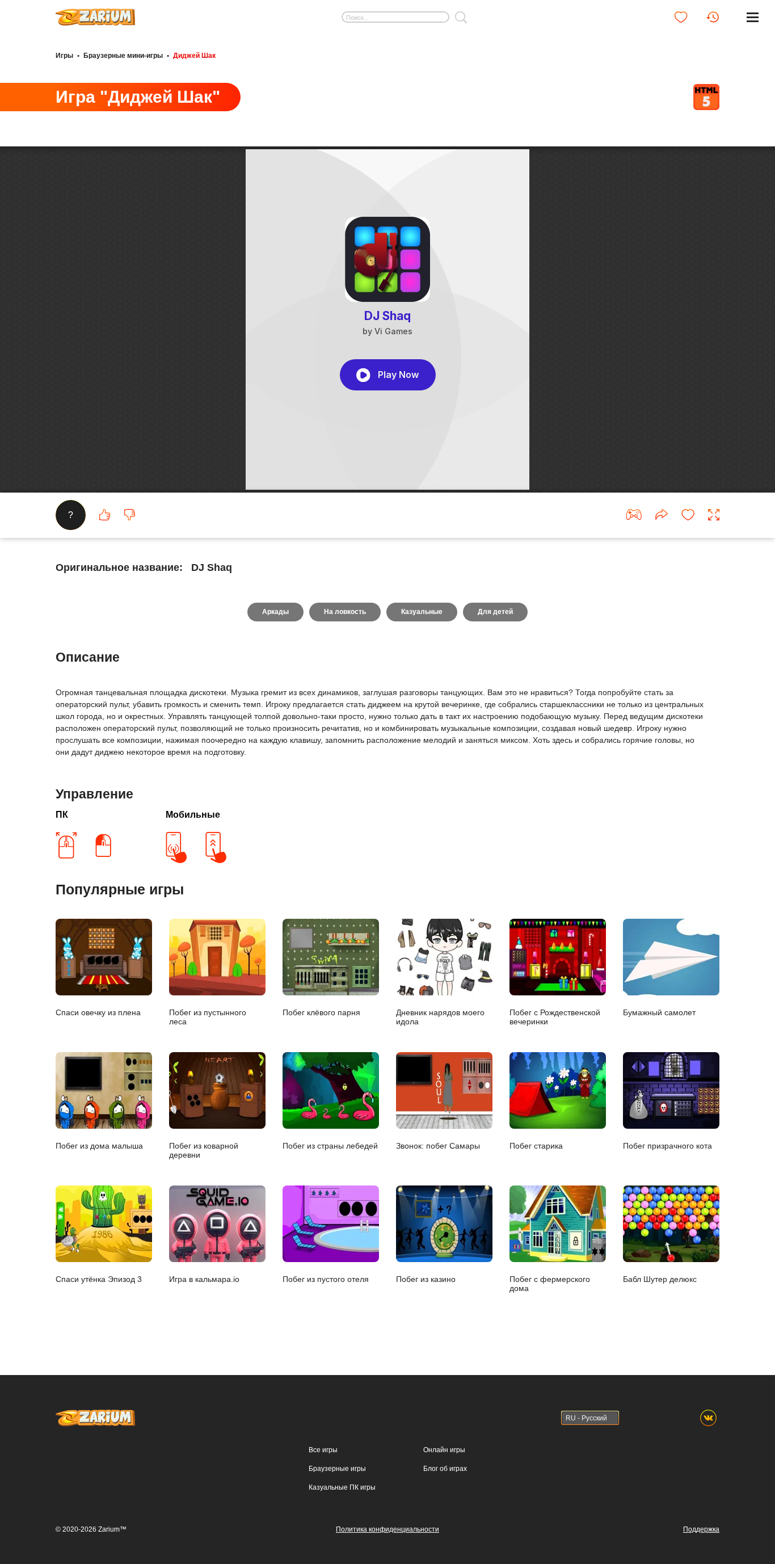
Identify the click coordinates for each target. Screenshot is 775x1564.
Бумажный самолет (659, 1012)
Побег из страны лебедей (330, 1145)
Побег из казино (426, 1279)
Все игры (323, 1450)
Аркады (275, 612)
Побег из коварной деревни (203, 1150)
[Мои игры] (680, 17)
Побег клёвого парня (321, 1012)
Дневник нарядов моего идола (440, 1017)
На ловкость (345, 612)
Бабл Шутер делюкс (660, 1279)
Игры (64, 56)
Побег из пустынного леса (207, 1017)
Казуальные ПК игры (342, 1487)
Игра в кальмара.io (204, 1279)
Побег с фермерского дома (549, 1284)
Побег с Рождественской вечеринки (554, 1017)
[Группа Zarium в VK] (708, 1418)
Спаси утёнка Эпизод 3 (99, 1279)
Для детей (495, 612)
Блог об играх (445, 1469)
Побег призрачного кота (667, 1145)
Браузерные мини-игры (123, 56)
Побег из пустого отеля (326, 1279)
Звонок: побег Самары (438, 1145)
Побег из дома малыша (99, 1145)
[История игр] (712, 17)
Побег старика (536, 1145)
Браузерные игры (337, 1469)
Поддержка (701, 1529)
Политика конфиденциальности (387, 1529)
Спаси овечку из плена (98, 1012)
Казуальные (422, 612)
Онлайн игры (444, 1450)
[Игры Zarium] (95, 13)
